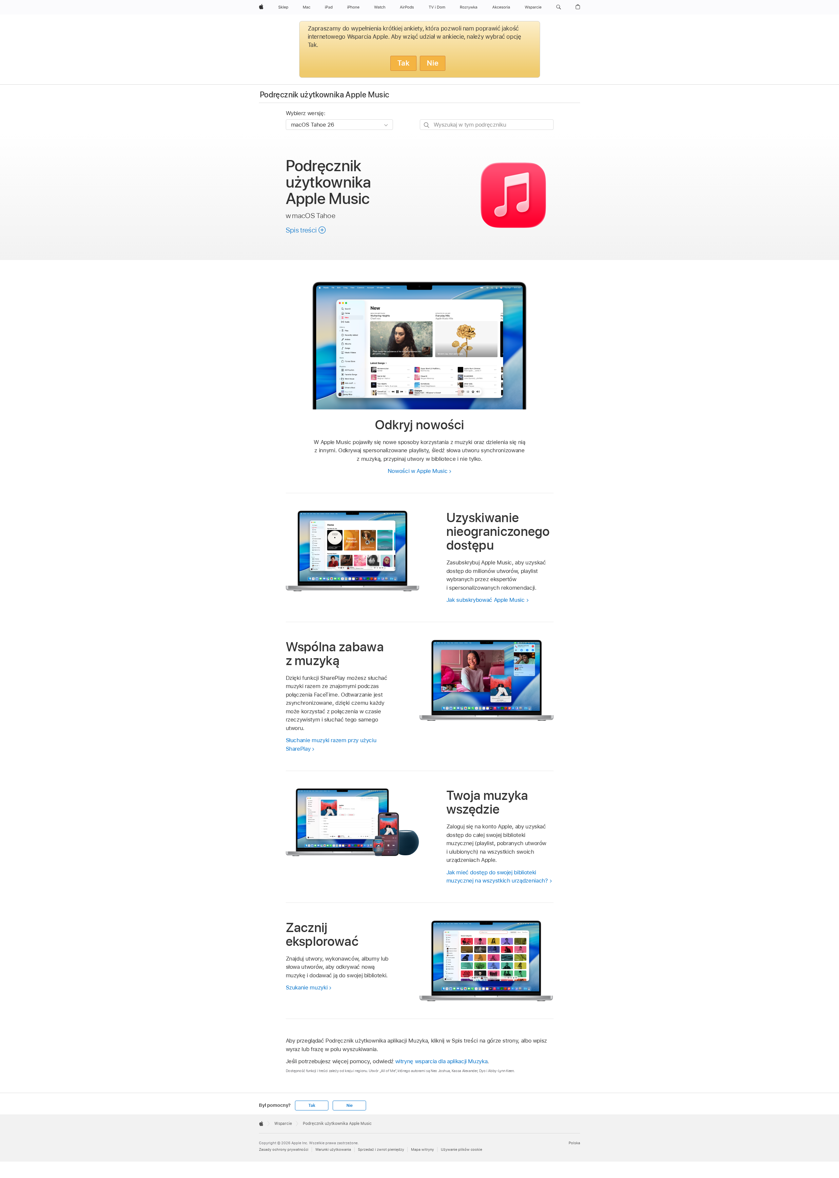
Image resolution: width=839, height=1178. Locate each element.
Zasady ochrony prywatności (283, 1149)
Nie (433, 63)
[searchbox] (487, 124)
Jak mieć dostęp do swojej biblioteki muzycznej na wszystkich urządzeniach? (497, 876)
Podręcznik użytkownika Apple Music (324, 94)
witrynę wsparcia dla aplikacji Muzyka (441, 1061)
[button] (559, 7)
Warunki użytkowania (333, 1149)
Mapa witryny (422, 1149)
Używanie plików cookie (461, 1149)
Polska (574, 1143)
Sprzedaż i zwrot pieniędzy (381, 1149)
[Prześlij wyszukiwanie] (426, 124)
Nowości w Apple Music (418, 471)
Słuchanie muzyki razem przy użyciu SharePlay (331, 744)
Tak (403, 63)
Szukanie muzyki (307, 987)
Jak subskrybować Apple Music (485, 600)
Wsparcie (283, 1123)
